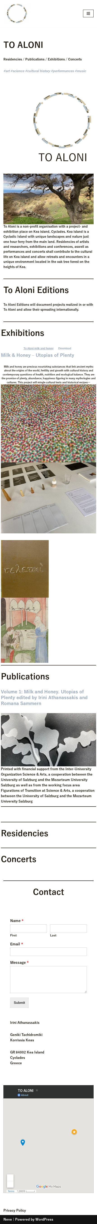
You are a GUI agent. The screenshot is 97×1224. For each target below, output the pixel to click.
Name (16, 921)
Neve (7, 1219)
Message (19, 963)
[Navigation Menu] (88, 13)
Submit (19, 1002)
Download (64, 348)
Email (16, 944)
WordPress (44, 1219)
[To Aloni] (16, 13)
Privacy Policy (14, 1210)
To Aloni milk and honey (38, 348)
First (13, 935)
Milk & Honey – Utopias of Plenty (37, 355)
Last (53, 935)
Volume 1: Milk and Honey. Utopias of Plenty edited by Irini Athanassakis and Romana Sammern (44, 697)
